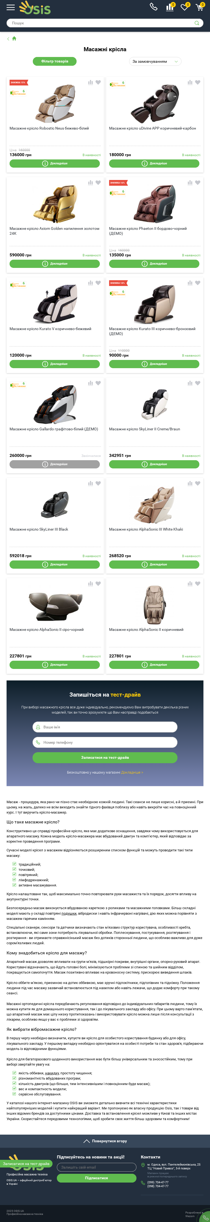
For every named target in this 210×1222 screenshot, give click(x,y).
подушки (69, 913)
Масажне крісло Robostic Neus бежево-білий (49, 128)
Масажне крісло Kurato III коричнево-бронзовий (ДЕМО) (152, 331)
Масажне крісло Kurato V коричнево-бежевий (50, 329)
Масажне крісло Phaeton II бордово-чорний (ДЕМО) (148, 231)
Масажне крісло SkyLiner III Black (39, 529)
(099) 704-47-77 (157, 1182)
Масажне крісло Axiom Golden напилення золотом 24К (54, 231)
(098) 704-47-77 (157, 1186)
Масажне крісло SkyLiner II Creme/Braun (144, 429)
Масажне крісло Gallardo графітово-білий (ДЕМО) (54, 429)
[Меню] (11, 7)
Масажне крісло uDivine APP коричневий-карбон (152, 128)
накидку (52, 1073)
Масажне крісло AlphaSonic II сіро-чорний (47, 629)
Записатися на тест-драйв (26, 1163)
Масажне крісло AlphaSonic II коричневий (146, 629)
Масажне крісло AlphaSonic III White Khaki (146, 529)
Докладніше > (132, 772)
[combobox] (155, 61)
